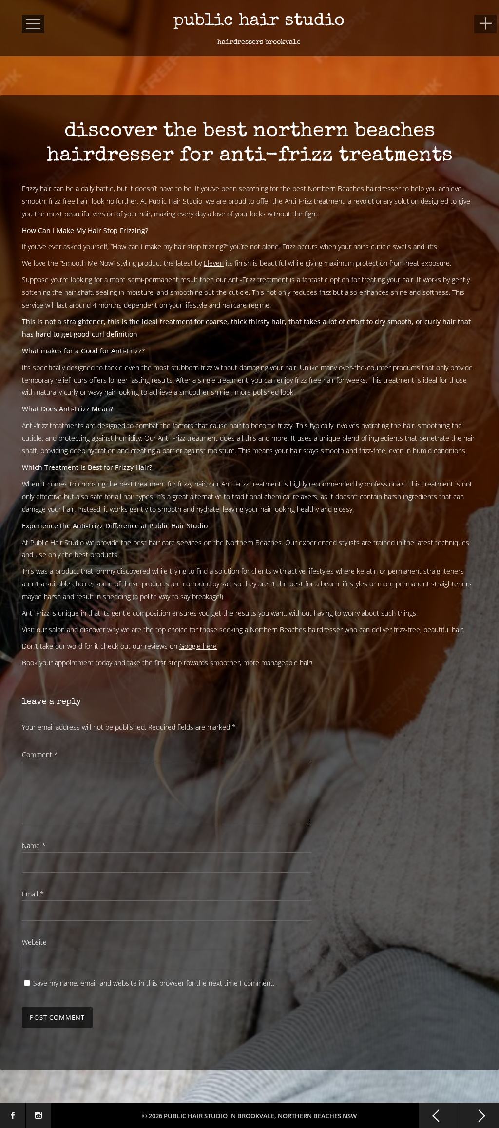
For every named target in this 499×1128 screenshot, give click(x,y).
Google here (198, 646)
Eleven (214, 263)
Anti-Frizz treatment (258, 279)
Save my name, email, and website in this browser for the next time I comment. (153, 983)
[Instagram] (38, 1115)
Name (34, 845)
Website (34, 942)
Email (33, 893)
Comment (40, 754)
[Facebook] (12, 1115)
